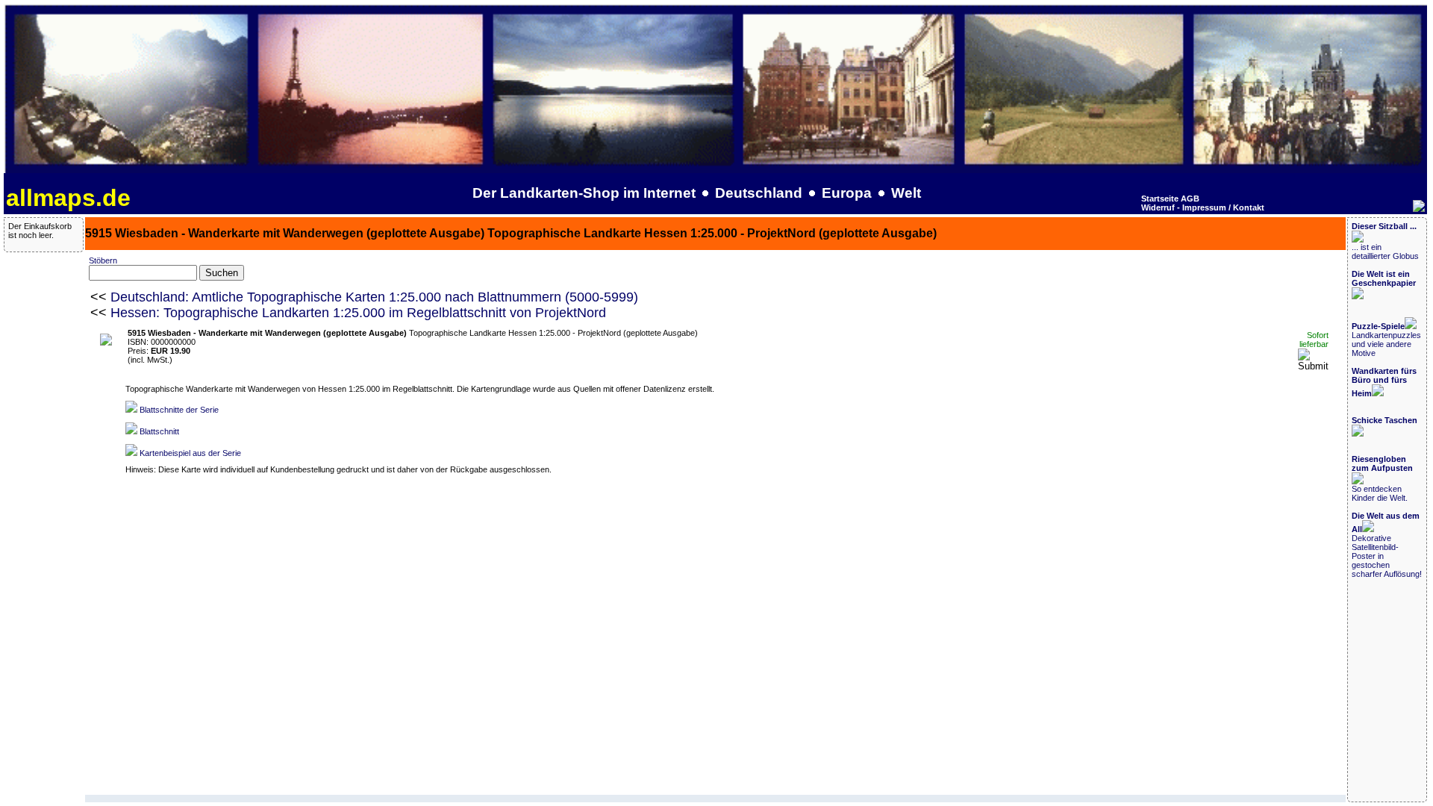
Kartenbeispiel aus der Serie (190, 453)
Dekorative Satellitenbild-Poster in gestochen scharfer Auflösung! (1387, 544)
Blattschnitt (159, 431)
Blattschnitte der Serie (179, 409)
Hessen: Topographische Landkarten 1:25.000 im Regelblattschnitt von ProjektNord (358, 312)
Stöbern (103, 260)
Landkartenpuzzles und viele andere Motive (1386, 339)
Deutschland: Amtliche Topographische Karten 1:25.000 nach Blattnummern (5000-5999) (374, 297)
